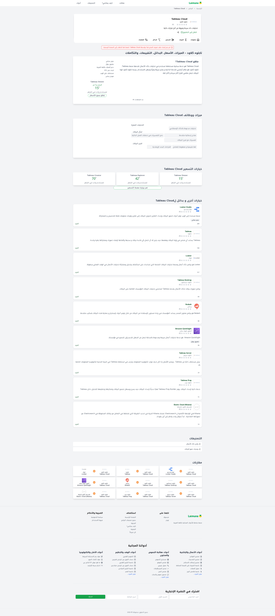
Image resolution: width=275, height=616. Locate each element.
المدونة (133, 523)
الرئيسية (199, 9)
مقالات (121, 3)
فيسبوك (166, 517)
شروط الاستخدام (97, 520)
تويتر (167, 520)
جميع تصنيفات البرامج (128, 520)
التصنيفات (91, 3)
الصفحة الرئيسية (130, 517)
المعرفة (133, 529)
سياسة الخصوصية (97, 517)
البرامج (191, 9)
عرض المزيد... (198, 574)
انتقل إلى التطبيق (190, 32)
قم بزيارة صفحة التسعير (137, 187)
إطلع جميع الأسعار (97, 95)
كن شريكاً (133, 532)
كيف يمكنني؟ (107, 3)
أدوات (78, 3)
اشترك (90, 596)
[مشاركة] (178, 32)
